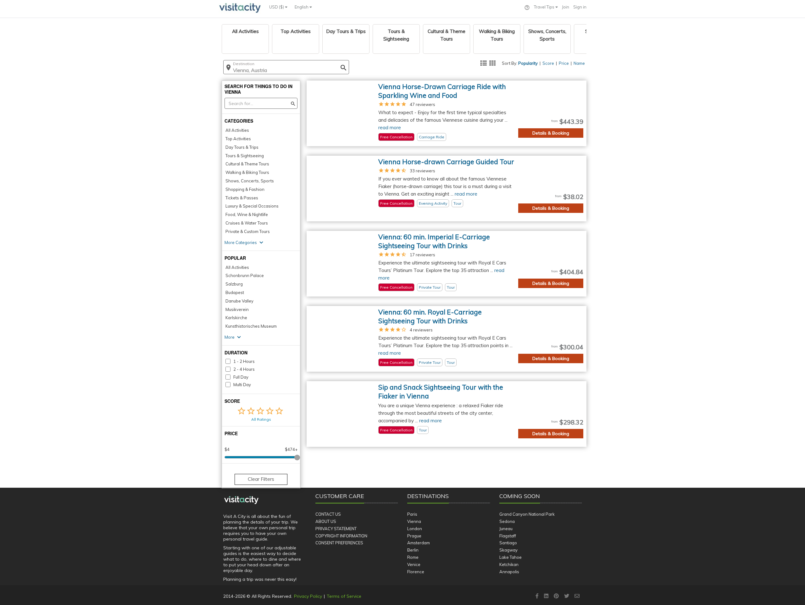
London (414, 528)
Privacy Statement (336, 528)
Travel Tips (544, 6)
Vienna (414, 521)
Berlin (413, 549)
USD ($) (277, 6)
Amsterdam (418, 542)
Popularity (528, 63)
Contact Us (328, 514)
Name (579, 63)
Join (565, 6)
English (302, 6)
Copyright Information (341, 535)
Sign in (579, 6)
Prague (414, 535)
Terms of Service (344, 596)
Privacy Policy (308, 596)
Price (564, 63)
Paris (412, 514)
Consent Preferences (339, 542)
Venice (413, 564)
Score (548, 63)
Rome (413, 557)
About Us (325, 521)
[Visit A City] (241, 500)
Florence (415, 571)
